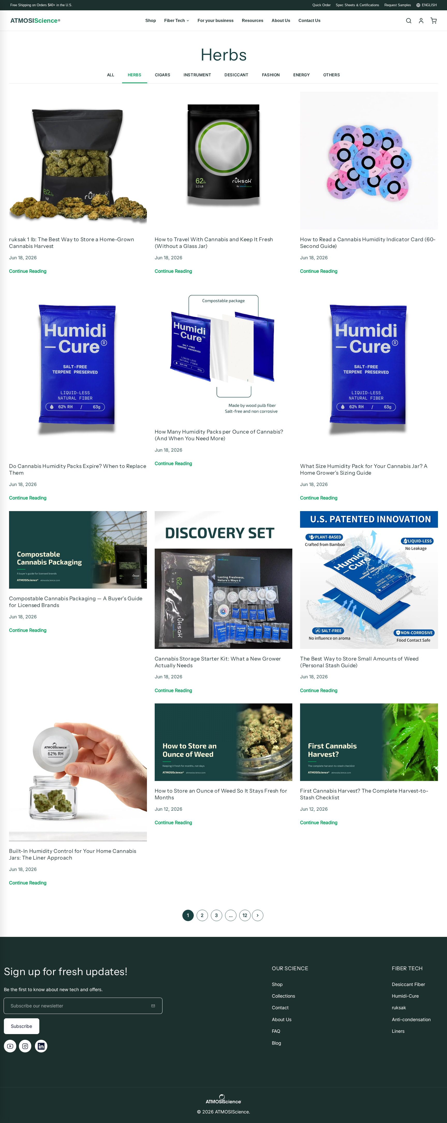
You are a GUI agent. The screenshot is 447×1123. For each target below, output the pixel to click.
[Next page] (257, 915)
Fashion (271, 74)
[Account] (421, 21)
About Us (281, 20)
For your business (216, 20)
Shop (150, 20)
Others (331, 74)
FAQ (276, 1031)
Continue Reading (28, 271)
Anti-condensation (411, 1019)
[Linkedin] (41, 1046)
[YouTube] (10, 1046)
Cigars (162, 74)
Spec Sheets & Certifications (357, 5)
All (110, 74)
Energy (301, 74)
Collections (283, 996)
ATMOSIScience (232, 1111)
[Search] (409, 21)
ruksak (399, 1007)
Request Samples (397, 5)
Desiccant (236, 74)
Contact (280, 1007)
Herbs (134, 74)
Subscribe (21, 1026)
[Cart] (433, 21)
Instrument (197, 74)
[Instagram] (25, 1046)
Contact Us (310, 20)
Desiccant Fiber (408, 984)
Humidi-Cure (405, 996)
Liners (398, 1031)
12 (245, 915)
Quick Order (321, 5)
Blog (276, 1043)
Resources (252, 20)
